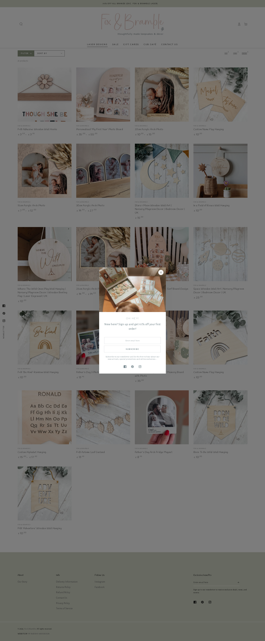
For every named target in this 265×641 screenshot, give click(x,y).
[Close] (161, 272)
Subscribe (132, 349)
